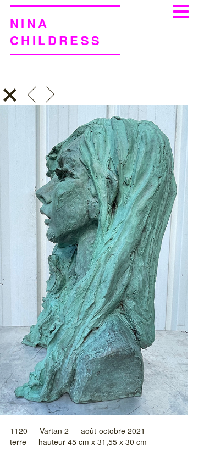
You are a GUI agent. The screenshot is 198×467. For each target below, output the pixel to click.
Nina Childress (56, 31)
